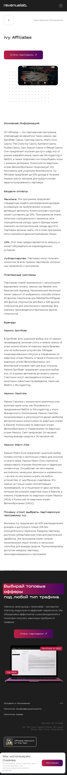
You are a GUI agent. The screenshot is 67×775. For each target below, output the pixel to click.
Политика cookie (13, 714)
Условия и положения (17, 703)
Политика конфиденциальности (22, 709)
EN (61, 703)
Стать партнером (22, 54)
